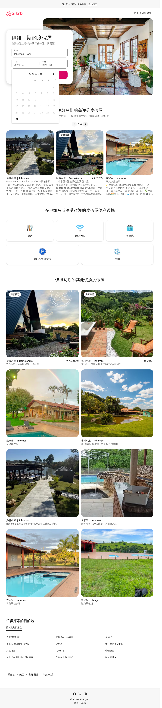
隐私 (76, 702)
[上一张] (74, 124)
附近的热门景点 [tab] (14, 627)
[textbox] (25, 65)
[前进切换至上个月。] (17, 74)
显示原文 (92, 4)
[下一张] (85, 124)
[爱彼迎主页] (14, 13)
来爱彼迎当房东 (142, 13)
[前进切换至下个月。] (53, 74)
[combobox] (39, 54)
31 (17, 119)
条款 (83, 702)
